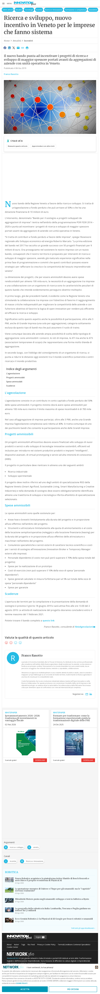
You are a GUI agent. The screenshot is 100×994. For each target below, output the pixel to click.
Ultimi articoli (8, 10)
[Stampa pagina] (27, 48)
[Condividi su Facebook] (5, 48)
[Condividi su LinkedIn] (9, 48)
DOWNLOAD (40, 760)
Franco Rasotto (11, 74)
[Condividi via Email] (18, 48)
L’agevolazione (13, 373)
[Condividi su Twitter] (14, 48)
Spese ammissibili (14, 381)
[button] (7, 3)
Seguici (39, 937)
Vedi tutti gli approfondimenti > (83, 928)
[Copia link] (23, 48)
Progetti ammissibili (15, 377)
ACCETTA (24, 989)
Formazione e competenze (75, 10)
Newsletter (93, 10)
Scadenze (10, 385)
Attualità (18, 10)
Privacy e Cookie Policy (46, 944)
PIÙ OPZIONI (73, 989)
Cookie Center (12, 947)
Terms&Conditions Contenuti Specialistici (74, 944)
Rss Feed (31, 944)
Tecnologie (29, 10)
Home (7, 40)
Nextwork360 (12, 958)
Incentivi (39, 10)
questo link (49, 620)
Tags (23, 944)
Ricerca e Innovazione (53, 10)
